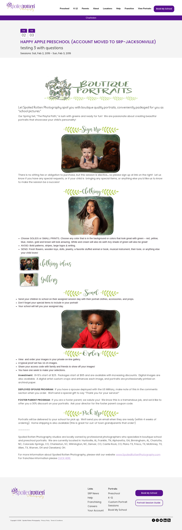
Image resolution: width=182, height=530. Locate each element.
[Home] (20, 6)
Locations (107, 8)
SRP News (93, 493)
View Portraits (144, 8)
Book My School (164, 8)
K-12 (75, 8)
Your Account (96, 510)
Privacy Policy (45, 520)
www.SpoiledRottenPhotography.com (138, 454)
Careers (92, 506)
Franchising (94, 502)
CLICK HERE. (64, 458)
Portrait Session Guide (148, 502)
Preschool (64, 8)
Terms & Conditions (57, 520)
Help (118, 8)
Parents (85, 8)
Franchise (129, 8)
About (96, 8)
